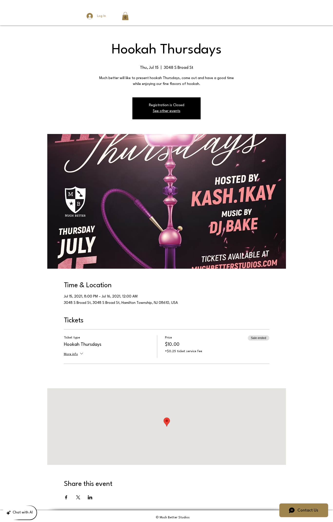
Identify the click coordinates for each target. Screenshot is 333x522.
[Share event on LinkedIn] (90, 497)
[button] (125, 16)
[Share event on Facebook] (66, 497)
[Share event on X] (78, 497)
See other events (166, 111)
